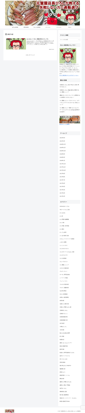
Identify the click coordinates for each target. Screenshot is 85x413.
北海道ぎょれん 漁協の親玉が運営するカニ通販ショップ (69, 91)
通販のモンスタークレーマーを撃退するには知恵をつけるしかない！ (70, 96)
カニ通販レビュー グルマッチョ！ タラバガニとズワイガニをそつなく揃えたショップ (70, 102)
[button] (79, 39)
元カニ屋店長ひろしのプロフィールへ (68, 75)
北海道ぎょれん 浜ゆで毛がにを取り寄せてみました (69, 85)
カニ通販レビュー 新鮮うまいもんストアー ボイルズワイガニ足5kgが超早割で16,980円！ (70, 109)
